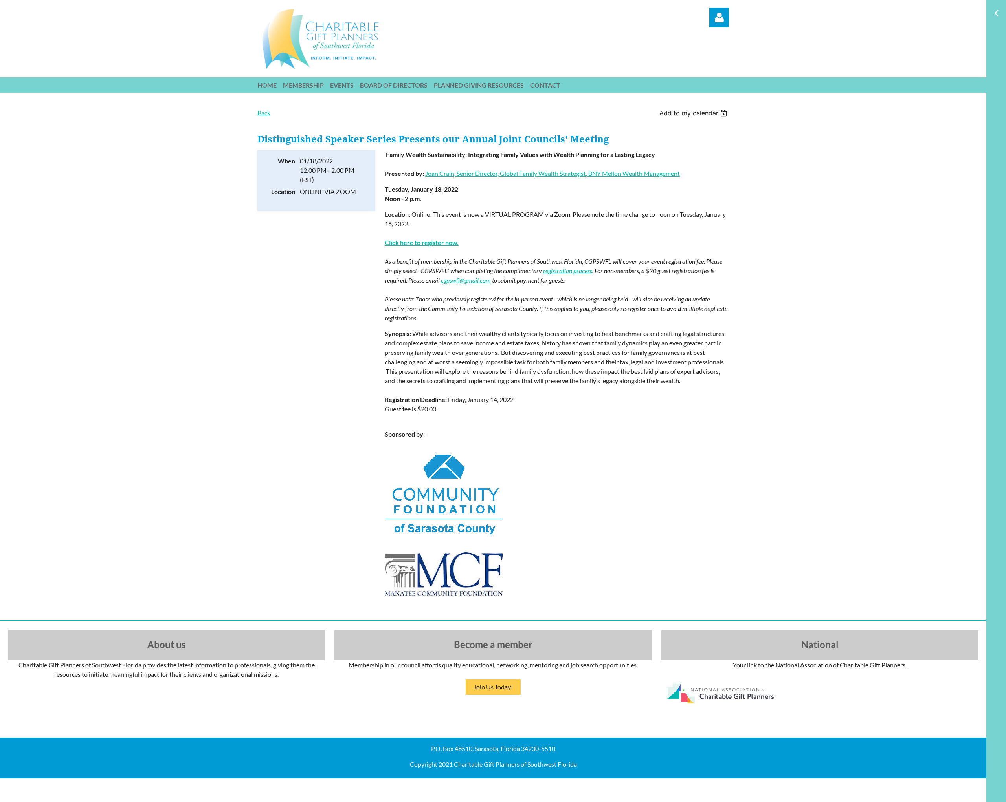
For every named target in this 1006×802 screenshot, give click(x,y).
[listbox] (694, 113)
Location (283, 191)
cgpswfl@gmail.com (466, 280)
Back (263, 113)
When (286, 160)
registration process (567, 270)
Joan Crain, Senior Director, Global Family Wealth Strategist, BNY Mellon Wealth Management (552, 173)
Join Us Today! (493, 687)
